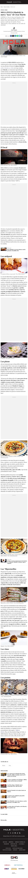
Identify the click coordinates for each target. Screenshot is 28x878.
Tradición (6, 843)
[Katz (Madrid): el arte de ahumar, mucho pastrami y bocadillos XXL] (3, 802)
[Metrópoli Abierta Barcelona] (18, 865)
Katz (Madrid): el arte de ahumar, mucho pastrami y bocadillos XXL (16, 250)
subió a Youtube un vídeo (7, 68)
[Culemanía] (6, 868)
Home (2, 6)
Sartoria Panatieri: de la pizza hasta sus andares (16, 791)
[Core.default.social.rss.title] (20, 833)
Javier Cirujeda (14, 30)
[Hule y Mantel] (14, 873)
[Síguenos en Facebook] (8, 833)
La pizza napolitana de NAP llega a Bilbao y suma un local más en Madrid (17, 780)
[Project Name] (14, 829)
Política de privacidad (17, 848)
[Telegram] (19, 36)
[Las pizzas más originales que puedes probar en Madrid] (3, 796)
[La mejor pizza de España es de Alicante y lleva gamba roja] (3, 807)
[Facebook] (11, 36)
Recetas (5, 842)
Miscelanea (14, 845)
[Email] (21, 36)
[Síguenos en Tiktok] (17, 833)
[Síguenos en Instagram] (13, 833)
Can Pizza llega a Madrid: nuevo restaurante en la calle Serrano (15, 785)
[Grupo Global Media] (14, 858)
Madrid (3, 765)
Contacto (15, 849)
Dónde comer (4, 10)
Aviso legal (8, 848)
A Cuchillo (21, 843)
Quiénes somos (22, 849)
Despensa (11, 842)
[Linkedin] (15, 36)
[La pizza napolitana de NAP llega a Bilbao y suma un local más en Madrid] (3, 780)
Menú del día (14, 843)
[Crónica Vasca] (14, 869)
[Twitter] (13, 36)
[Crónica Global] (7, 865)
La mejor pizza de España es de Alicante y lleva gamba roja (17, 807)
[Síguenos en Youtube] (15, 833)
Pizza (10, 765)
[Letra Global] (21, 868)
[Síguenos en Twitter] (10, 833)
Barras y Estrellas (6, 6)
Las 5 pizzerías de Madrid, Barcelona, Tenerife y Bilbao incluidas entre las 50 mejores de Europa (16, 775)
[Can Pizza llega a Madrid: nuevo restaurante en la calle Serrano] (3, 786)
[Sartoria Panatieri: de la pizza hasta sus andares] (3, 791)
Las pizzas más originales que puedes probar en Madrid (16, 796)
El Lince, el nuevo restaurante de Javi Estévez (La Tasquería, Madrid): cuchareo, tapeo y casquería (17, 562)
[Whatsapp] (17, 36)
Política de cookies (7, 849)
